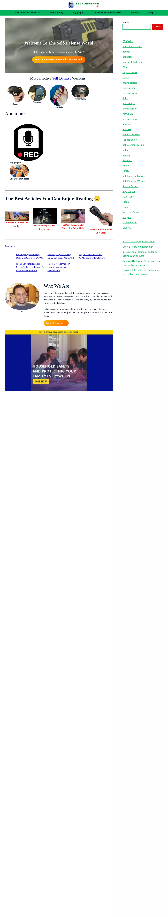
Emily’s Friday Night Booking (137, 247)
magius (126, 124)
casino (125, 77)
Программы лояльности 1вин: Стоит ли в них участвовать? (59, 267)
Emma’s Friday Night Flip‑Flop (138, 241)
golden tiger (128, 103)
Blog (150, 13)
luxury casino (129, 119)
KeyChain (127, 114)
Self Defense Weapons (26, 13)
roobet (126, 165)
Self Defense (61, 78)
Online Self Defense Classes (107, 13)
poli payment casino (133, 145)
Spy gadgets (79, 13)
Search (125, 22)
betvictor (127, 57)
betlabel (126, 52)
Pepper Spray (129, 140)
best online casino (132, 46)
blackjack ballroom (132, 62)
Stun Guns (128, 197)
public (125, 150)
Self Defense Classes (133, 176)
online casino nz (131, 134)
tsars (125, 207)
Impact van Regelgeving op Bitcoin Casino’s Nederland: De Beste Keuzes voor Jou (30, 267)
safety (125, 171)
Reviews (135, 13)
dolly (125, 98)
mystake (126, 129)
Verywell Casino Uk (133, 212)
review (126, 155)
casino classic (129, 83)
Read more (10, 246)
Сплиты (126, 228)
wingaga (126, 217)
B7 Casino (127, 41)
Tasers (125, 202)
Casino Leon (129, 88)
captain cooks (129, 72)
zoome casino (129, 222)
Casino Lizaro (129, 93)
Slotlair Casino (130, 186)
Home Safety (56, 13)
